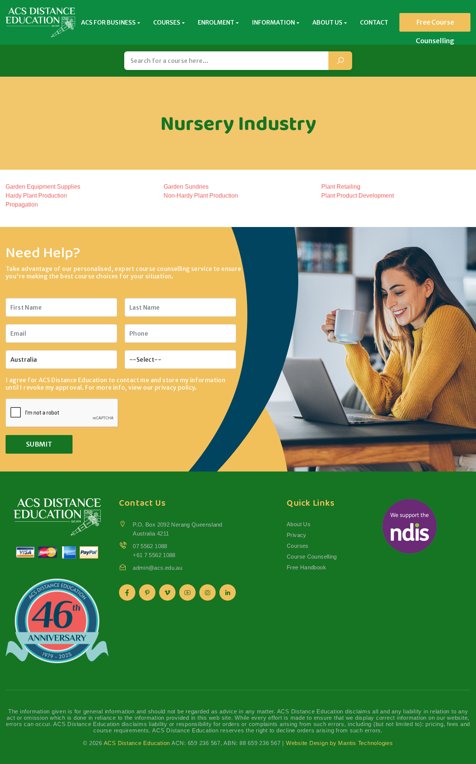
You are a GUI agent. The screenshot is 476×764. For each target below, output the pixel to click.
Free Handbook (306, 567)
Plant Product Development (357, 195)
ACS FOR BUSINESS (108, 22)
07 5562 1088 (150, 546)
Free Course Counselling (435, 25)
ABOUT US (327, 22)
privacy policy (175, 387)
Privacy (296, 535)
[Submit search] (340, 60)
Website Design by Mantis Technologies (339, 743)
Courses (298, 546)
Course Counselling (312, 556)
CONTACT (374, 22)
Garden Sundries (186, 186)
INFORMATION (273, 22)
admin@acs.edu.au (157, 568)
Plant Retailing (340, 186)
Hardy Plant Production (36, 195)
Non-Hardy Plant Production (201, 195)
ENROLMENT (216, 22)
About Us (299, 524)
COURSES (166, 22)
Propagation (22, 204)
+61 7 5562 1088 (154, 555)
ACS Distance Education (137, 743)
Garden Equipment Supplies (43, 186)
